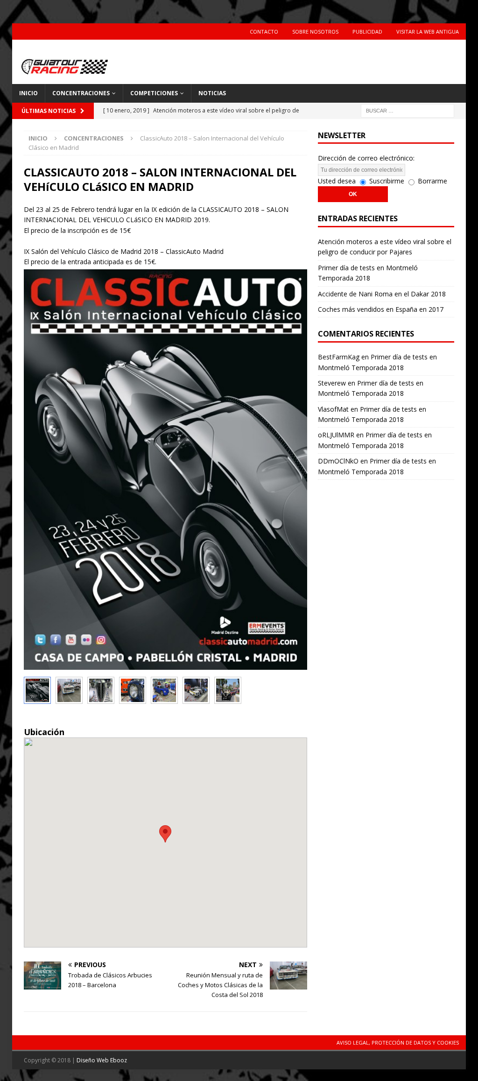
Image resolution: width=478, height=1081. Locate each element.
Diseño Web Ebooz (102, 1060)
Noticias (212, 93)
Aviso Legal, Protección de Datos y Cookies (398, 1042)
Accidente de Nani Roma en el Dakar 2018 (382, 293)
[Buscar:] (407, 109)
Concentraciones (81, 93)
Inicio (28, 93)
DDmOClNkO (338, 460)
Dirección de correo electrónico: (366, 158)
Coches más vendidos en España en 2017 (380, 309)
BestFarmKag (338, 356)
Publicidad (367, 31)
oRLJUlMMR (336, 434)
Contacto (264, 31)
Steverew (332, 383)
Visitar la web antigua (427, 31)
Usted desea (337, 180)
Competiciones (154, 93)
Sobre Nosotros (315, 31)
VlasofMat (333, 409)
